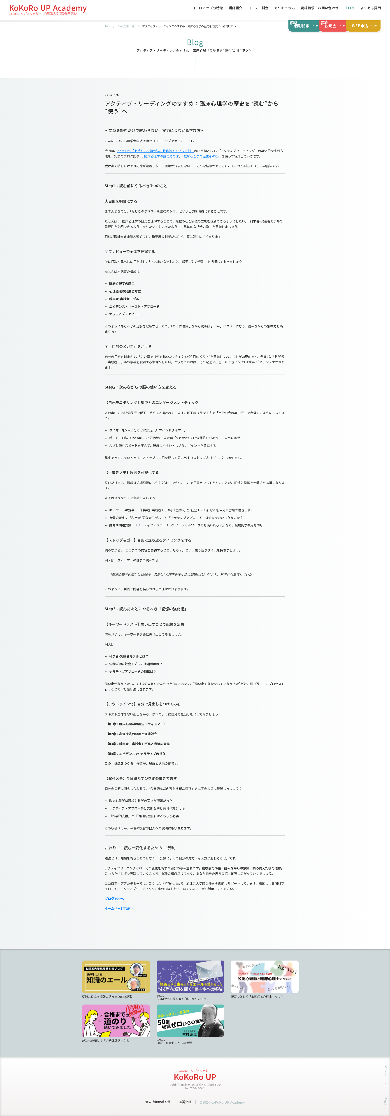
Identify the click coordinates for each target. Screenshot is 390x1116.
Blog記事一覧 (126, 26)
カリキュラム (284, 8)
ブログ (349, 8)
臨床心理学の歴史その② (201, 156)
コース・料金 (258, 8)
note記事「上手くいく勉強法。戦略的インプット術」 (155, 150)
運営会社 (185, 1102)
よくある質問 (370, 8)
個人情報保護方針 (158, 1102)
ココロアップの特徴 (207, 8)
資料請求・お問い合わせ (320, 8)
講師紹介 (235, 8)
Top (107, 26)
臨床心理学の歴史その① (161, 156)
